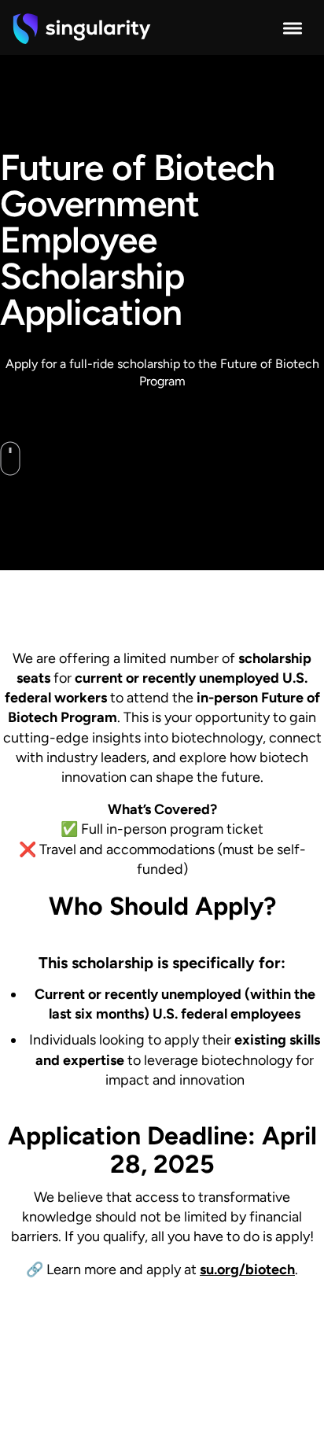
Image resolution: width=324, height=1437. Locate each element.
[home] (82, 28)
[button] (292, 28)
